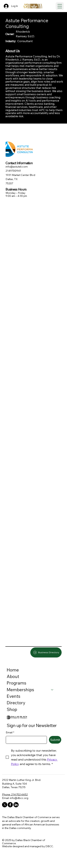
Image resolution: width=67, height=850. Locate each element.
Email (10, 732)
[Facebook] (10, 804)
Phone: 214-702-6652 (15, 794)
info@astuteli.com (17, 166)
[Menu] (60, 6)
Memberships (20, 689)
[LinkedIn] (16, 804)
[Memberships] (52, 689)
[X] (4, 804)
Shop (12, 709)
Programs (16, 683)
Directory (16, 702)
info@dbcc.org (19, 797)
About (13, 676)
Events (13, 696)
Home (13, 670)
